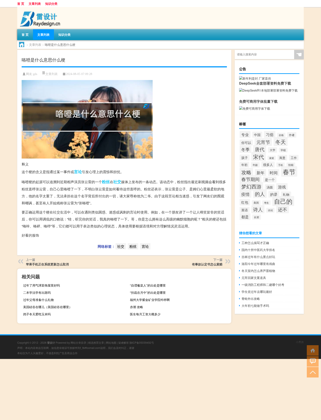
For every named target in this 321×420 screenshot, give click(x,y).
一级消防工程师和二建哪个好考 (263, 284)
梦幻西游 (251, 186)
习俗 (270, 134)
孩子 (244, 157)
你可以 (246, 142)
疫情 (245, 194)
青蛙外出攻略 (251, 298)
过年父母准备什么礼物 (38, 299)
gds (35, 74)
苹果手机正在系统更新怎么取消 (47, 264)
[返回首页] (312, 350)
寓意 (282, 157)
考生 (266, 202)
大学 (272, 150)
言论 (78, 171)
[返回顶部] (312, 372)
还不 (282, 209)
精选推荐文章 (96, 342)
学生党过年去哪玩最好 (257, 291)
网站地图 (111, 342)
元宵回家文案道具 (254, 277)
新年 (260, 172)
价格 (281, 135)
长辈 (256, 217)
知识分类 (51, 3)
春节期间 (250, 179)
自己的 (283, 201)
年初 (244, 164)
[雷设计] (40, 8)
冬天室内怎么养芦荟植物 (258, 270)
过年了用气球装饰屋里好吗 (41, 285)
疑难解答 (123, 342)
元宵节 (263, 142)
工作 (294, 157)
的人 (260, 193)
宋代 (258, 156)
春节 (289, 171)
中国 (257, 134)
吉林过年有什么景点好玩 (258, 256)
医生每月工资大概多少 (145, 314)
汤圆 (270, 187)
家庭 (271, 158)
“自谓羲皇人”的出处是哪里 (148, 285)
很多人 (268, 164)
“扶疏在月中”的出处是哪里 (148, 292)
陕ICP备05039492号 (141, 342)
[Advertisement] (131, 389)
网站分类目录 (78, 342)
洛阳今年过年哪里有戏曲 (258, 263)
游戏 (282, 187)
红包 (244, 202)
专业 (245, 134)
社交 (117, 181)
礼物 (286, 194)
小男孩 (300, 342)
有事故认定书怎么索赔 (207, 264)
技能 (290, 165)
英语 (244, 210)
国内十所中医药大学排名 (258, 250)
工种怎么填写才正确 (255, 243)
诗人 (258, 209)
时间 (274, 172)
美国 (256, 202)
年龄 (255, 165)
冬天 (280, 141)
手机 (280, 165)
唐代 (259, 149)
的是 (274, 194)
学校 (283, 150)
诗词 (270, 210)
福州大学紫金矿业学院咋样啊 (150, 299)
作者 (292, 135)
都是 (245, 216)
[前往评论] (312, 361)
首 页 (20, 3)
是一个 (270, 179)
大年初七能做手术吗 (255, 305)
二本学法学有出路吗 (37, 292)
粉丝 (106, 181)
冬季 (245, 149)
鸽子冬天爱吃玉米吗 (37, 314)
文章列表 (35, 3)
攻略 (246, 172)
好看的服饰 (30, 235)
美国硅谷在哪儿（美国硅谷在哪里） (47, 307)
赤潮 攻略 (136, 307)
